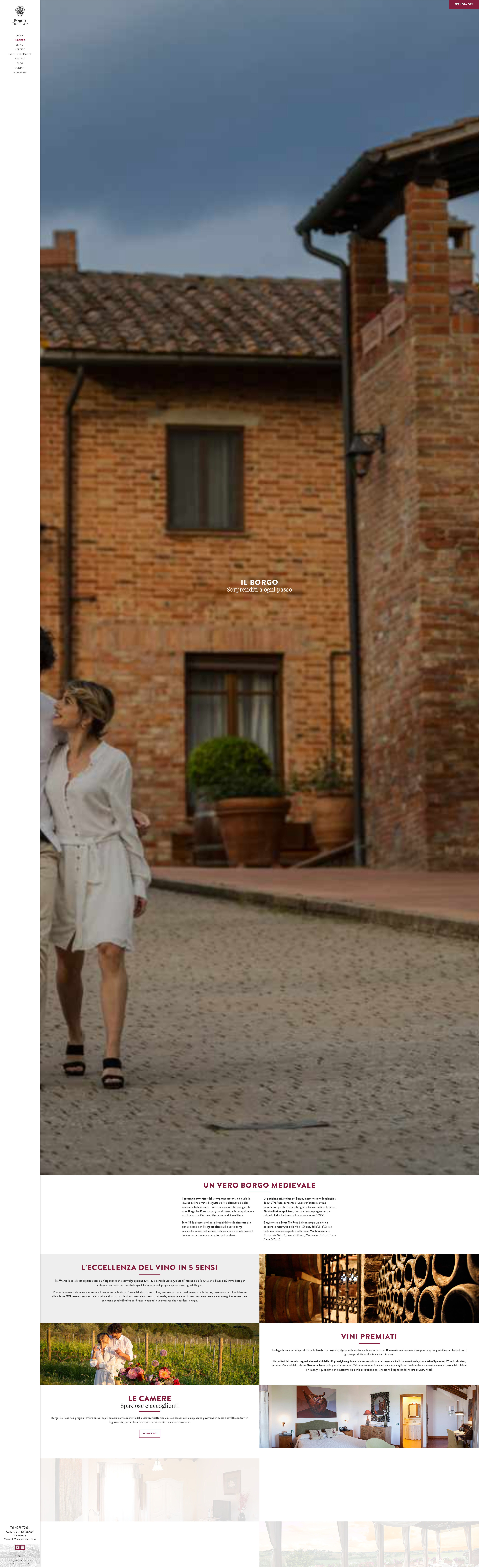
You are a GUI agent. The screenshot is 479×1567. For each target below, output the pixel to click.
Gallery (20, 58)
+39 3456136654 (23, 1532)
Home (19, 35)
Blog (20, 63)
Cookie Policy (26, 1560)
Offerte (20, 49)
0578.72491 (22, 1527)
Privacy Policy (14, 1560)
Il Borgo (20, 40)
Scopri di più (149, 1433)
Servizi (20, 44)
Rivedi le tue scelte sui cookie (20, 1564)
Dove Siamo (20, 72)
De (23, 1556)
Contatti (20, 68)
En (19, 1556)
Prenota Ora (464, 4)
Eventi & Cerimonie (19, 54)
